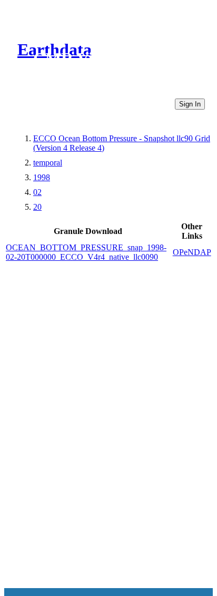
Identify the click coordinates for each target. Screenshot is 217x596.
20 (37, 206)
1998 (41, 177)
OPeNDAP (192, 252)
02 (37, 192)
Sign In (190, 104)
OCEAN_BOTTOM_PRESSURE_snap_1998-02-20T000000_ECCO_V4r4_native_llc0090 (86, 252)
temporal (47, 162)
